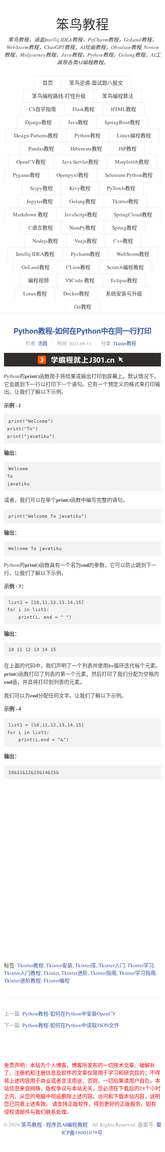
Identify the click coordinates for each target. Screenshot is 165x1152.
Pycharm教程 (85, 253)
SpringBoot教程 (122, 122)
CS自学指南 (42, 109)
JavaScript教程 (80, 214)
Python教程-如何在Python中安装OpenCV (69, 1013)
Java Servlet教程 (80, 161)
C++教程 (123, 240)
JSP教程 (128, 148)
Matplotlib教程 (132, 161)
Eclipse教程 (124, 280)
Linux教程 (35, 293)
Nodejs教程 (45, 240)
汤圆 (42, 343)
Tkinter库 (85, 965)
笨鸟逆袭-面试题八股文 (96, 82)
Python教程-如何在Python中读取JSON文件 (70, 1025)
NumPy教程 (82, 227)
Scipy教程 (41, 188)
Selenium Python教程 (129, 174)
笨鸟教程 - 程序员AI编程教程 (54, 1124)
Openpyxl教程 (72, 174)
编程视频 (38, 280)
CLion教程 (78, 267)
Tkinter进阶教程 (22, 980)
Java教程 (78, 122)
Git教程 (82, 306)
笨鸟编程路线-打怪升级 (59, 95)
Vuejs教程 (85, 240)
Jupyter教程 (39, 201)
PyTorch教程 (121, 188)
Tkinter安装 (59, 965)
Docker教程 (76, 293)
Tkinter (51, 972)
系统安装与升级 (124, 293)
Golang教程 (82, 201)
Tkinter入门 (112, 965)
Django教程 (38, 122)
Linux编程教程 (134, 135)
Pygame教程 (26, 174)
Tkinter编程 (56, 980)
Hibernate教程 (86, 148)
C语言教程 (40, 227)
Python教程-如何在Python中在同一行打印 (82, 331)
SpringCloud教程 (133, 214)
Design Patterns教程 (36, 135)
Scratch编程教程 (125, 267)
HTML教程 (123, 109)
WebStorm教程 (133, 253)
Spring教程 (124, 227)
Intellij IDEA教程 (35, 253)
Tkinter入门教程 (22, 972)
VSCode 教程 (80, 280)
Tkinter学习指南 (137, 972)
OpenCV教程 (31, 161)
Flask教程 (83, 109)
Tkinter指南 (103, 972)
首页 (47, 82)
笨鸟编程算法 (117, 95)
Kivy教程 (80, 188)
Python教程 (87, 135)
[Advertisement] (82, 870)
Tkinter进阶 (74, 972)
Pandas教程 (41, 148)
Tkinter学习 (140, 965)
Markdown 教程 (30, 214)
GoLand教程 (36, 267)
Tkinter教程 (125, 201)
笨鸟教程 (82, 24)
